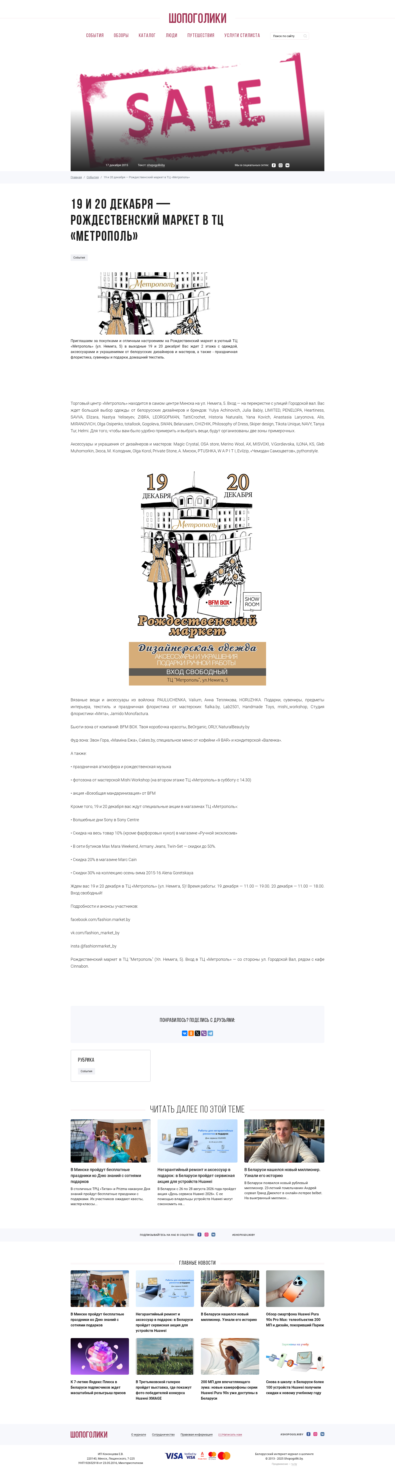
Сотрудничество (163, 1434)
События (95, 35)
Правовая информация (197, 1434)
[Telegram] (210, 1033)
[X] (197, 1033)
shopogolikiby (156, 165)
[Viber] (204, 1033)
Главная (76, 177)
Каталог (147, 35)
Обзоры (121, 35)
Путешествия (200, 35)
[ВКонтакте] (184, 1033)
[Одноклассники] (191, 1033)
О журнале (138, 1434)
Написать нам (232, 1434)
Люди (171, 35)
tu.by (294, 1464)
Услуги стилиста (242, 35)
